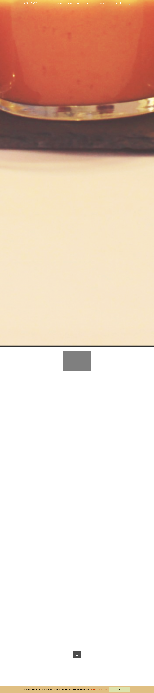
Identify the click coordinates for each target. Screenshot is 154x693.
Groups (70, 3)
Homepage (60, 3)
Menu (87, 3)
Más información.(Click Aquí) (98, 689)
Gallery (79, 3)
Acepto (119, 689)
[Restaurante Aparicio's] (31, 3)
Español (101, 3)
